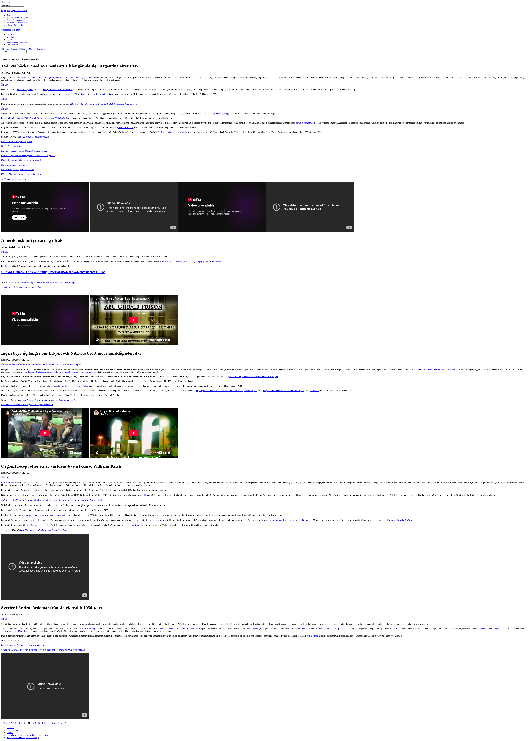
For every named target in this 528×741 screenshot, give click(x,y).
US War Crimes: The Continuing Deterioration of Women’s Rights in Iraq (53, 272)
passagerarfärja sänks (336, 628)
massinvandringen (89, 628)
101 (16, 723)
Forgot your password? (17, 10)
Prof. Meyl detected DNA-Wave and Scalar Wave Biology (45, 530)
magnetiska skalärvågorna (133, 525)
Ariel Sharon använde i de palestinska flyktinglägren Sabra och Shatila (190, 261)
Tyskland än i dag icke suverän (171, 132)
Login (3, 10)
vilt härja (495, 628)
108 (43, 723)
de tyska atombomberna (306, 123)
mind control (253, 628)
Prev (12, 723)
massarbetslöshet (16, 631)
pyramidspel (84, 386)
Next (55, 723)
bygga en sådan (55, 515)
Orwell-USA (184, 628)
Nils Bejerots (312, 636)
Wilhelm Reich (7, 482)
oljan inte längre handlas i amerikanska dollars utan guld (253, 376)
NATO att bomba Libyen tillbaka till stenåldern (430, 369)
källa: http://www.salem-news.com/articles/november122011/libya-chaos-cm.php (42, 365)
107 (39, 723)
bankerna (483, 628)
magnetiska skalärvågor (401, 520)
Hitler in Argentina (25, 89)
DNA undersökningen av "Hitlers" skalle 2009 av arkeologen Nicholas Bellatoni (36, 118)
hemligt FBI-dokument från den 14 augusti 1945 (88, 94)
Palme (304, 628)
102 (20, 723)
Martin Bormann (125, 127)
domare (194, 628)
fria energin (35, 525)
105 (32, 723)
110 (51, 723)
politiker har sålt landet (165, 628)
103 (24, 723)
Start (6, 723)
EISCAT (398, 628)
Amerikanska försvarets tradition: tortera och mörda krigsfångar (48, 282)
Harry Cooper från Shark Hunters (57, 89)
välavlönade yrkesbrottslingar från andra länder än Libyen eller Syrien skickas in (58, 372)
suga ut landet (509, 628)
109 (47, 723)
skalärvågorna (155, 520)
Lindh (320, 628)
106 (36, 723)
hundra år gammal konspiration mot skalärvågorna (289, 520)
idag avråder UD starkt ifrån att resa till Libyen (283, 390)
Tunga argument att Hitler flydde (34, 137)
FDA (146, 495)
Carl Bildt (314, 390)
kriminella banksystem (68, 386)
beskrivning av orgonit (33, 515)
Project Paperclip (221, 113)
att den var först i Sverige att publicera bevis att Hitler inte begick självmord (58, 77)
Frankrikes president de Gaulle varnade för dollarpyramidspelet (48, 400)
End (62, 723)
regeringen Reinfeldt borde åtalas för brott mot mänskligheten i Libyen (226, 390)
